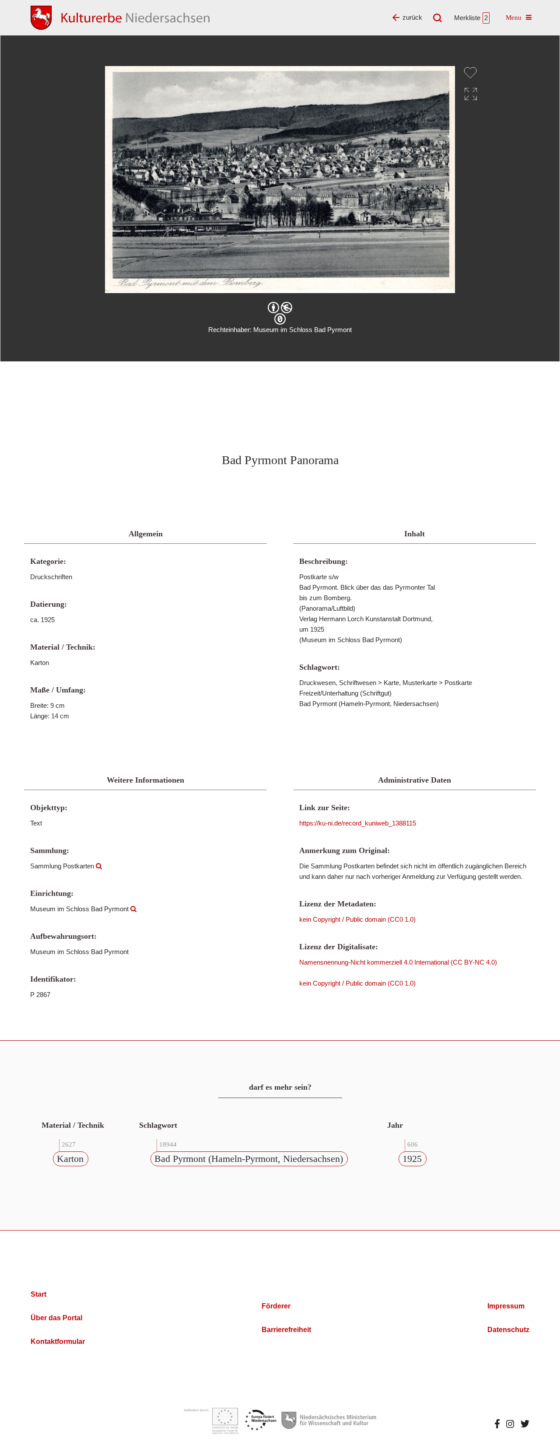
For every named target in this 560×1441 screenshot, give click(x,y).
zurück (412, 17)
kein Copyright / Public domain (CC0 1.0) (357, 919)
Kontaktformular (58, 1341)
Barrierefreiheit (286, 1329)
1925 (412, 1158)
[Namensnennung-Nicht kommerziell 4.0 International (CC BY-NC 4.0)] (280, 307)
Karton (70, 1158)
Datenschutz (508, 1329)
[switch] (470, 72)
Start (38, 1294)
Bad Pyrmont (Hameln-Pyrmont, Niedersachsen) (248, 1158)
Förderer (276, 1306)
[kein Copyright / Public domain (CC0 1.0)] (280, 319)
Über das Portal (56, 1318)
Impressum (506, 1306)
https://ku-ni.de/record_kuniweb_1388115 (357, 823)
